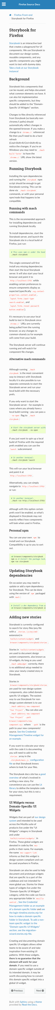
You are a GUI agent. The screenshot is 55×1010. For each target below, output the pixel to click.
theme (38, 1002)
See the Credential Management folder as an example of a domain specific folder (26, 905)
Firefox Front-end (23, 15)
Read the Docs (29, 1005)
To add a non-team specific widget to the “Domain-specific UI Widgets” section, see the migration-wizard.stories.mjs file (26, 927)
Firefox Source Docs (29, 4)
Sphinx (23, 1002)
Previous (18, 991)
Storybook (14, 43)
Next (39, 991)
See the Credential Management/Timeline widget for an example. (26, 735)
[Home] (10, 15)
